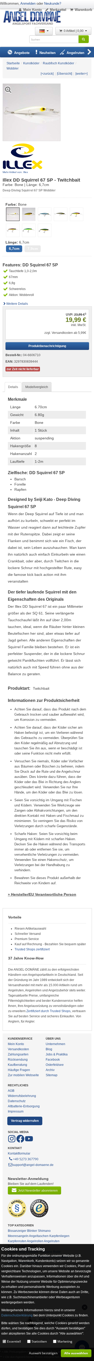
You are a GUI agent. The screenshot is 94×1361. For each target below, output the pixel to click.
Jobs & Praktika (57, 1054)
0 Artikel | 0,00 (74, 31)
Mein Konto (32, 10)
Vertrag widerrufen (25, 1121)
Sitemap (51, 1075)
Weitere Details (17, 304)
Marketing (64, 1341)
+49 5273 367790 (25, 1159)
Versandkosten (18, 1049)
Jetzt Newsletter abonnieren (38, 1190)
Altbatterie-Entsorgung (24, 1106)
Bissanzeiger (17, 1231)
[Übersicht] (64, 73)
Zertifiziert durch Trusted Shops (48, 1011)
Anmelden (28, 3)
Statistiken (39, 1341)
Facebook (53, 1059)
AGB (11, 1091)
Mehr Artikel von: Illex (15, 172)
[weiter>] (81, 73)
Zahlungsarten (18, 1054)
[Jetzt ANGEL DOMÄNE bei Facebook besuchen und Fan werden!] (12, 1141)
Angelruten (52, 1241)
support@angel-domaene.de (33, 1165)
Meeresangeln (18, 1236)
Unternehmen (55, 1044)
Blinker (32, 1231)
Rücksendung (18, 1059)
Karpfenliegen (59, 1236)
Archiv (50, 1070)
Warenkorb (83, 10)
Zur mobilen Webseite (23, 1075)
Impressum (16, 1111)
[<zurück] (47, 73)
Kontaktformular (19, 1153)
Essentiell (14, 1341)
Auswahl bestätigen (43, 1353)
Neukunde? (52, 3)
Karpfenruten (17, 1241)
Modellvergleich (36, 387)
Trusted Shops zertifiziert (32, 949)
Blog (49, 1049)
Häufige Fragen (19, 1070)
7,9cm (32, 249)
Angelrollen (35, 1241)
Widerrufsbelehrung (22, 1096)
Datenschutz (17, 1101)
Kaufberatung (17, 1065)
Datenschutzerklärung (17, 1315)
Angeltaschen (39, 1236)
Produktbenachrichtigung (47, 346)
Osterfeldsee (55, 1065)
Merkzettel (58, 10)
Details (13, 387)
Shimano (44, 1231)
